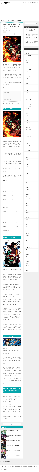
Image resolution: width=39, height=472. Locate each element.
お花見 (27, 67)
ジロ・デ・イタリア (29, 113)
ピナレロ (27, 143)
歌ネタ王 (27, 231)
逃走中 (27, 256)
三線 (26, 182)
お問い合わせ (18, 20)
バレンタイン (28, 138)
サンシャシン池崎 (28, 104)
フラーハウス (28, 150)
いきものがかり (28, 60)
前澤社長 (27, 191)
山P (26, 203)
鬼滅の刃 (27, 265)
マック (27, 171)
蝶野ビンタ (27, 249)
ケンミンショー (28, 101)
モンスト (27, 173)
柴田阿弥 (27, 224)
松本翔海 (27, 219)
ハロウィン (27, 134)
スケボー (27, 120)
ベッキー (27, 159)
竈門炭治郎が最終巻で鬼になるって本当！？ (7, 461)
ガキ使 (27, 90)
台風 (26, 196)
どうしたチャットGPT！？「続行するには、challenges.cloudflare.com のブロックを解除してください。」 (32, 34)
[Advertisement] (19, 12)
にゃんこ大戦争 (28, 69)
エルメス (27, 85)
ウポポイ (27, 83)
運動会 (27, 258)
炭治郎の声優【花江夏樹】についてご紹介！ (12, 430)
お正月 (27, 62)
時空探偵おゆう (28, 212)
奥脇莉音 (27, 201)
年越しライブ (28, 210)
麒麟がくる (27, 270)
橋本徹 (27, 228)
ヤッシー (27, 175)
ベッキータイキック (29, 161)
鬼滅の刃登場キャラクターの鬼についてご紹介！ (13, 440)
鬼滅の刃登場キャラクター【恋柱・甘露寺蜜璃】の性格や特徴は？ (13, 451)
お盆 (26, 64)
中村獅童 (27, 187)
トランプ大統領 (28, 129)
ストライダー (28, 122)
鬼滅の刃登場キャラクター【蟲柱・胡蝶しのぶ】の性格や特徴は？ (13, 436)
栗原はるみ (27, 226)
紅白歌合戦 (27, 240)
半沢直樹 (27, 194)
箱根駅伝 (27, 235)
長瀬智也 (27, 263)
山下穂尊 (27, 205)
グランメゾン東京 (28, 99)
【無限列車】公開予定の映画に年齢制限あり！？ (13, 445)
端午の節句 (27, 233)
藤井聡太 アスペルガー (29, 247)
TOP (5, 466)
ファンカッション (28, 145)
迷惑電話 (27, 254)
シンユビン (27, 108)
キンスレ (27, 92)
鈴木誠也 (27, 261)
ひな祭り (27, 71)
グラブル (27, 97)
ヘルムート (27, 157)
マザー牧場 (27, 168)
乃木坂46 (27, 189)
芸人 (26, 242)
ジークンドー (28, 115)
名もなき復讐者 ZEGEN (29, 198)
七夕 (26, 180)
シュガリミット (28, 106)
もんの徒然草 (5, 3)
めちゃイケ (27, 74)
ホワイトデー (28, 164)
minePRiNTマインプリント (30, 55)
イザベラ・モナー (28, 76)
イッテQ (27, 78)
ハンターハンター (28, 136)
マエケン (27, 166)
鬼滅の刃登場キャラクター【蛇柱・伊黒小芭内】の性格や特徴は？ (13, 455)
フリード (27, 152)
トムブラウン (28, 127)
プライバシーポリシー (10, 20)
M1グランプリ (28, 53)
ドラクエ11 (27, 131)
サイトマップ (3, 20)
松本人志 (27, 217)
